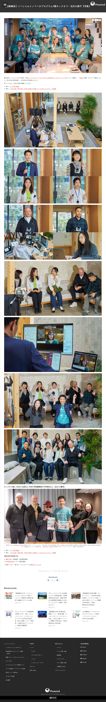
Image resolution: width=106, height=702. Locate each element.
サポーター (32, 666)
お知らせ (47, 571)
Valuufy (21, 545)
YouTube (84, 662)
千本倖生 (63, 545)
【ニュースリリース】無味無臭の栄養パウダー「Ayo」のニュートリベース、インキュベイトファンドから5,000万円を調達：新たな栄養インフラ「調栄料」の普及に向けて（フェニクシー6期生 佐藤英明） (24, 618)
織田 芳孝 (8, 559)
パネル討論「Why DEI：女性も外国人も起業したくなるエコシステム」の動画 (33, 89)
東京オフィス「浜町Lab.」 (12, 672)
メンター (33, 659)
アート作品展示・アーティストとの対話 (15, 668)
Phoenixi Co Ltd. (49, 694)
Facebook (84, 651)
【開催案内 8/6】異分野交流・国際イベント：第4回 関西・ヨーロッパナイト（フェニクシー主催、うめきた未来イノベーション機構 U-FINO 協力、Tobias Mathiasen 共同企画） (58, 617)
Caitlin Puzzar (46, 546)
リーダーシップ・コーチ (37, 662)
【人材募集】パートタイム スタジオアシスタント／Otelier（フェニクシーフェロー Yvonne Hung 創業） (91, 615)
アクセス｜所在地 (10, 676)
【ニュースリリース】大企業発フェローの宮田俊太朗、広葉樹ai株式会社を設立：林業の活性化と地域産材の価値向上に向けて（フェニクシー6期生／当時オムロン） (58, 599)
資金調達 (59, 655)
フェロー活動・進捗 (55, 571)
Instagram (84, 658)
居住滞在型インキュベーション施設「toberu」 (14, 652)
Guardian (51, 546)
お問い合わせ (33, 670)
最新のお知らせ (59, 643)
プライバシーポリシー (60, 670)
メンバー (32, 647)
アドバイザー (9, 661)
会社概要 (8, 680)
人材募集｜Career (61, 666)
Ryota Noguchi (10, 561)
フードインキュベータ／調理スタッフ (15, 664)
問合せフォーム (35, 565)
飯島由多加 (27, 546)
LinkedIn (83, 647)
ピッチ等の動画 (14, 86)
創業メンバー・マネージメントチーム (15, 657)
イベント (59, 647)
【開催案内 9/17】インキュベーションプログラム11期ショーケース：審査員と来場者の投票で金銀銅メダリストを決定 (24, 596)
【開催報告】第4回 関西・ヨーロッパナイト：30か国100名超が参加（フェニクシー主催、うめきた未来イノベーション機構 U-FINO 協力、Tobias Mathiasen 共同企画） (91, 599)
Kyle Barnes (16, 545)
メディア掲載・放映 (61, 662)
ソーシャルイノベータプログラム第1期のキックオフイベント (46, 78)
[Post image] (8, 595)
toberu (81, 78)
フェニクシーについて (9, 643)
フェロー (33, 651)
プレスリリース (60, 659)
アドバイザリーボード (36, 655)
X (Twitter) (84, 654)
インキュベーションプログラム (13, 647)
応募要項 (32, 643)
